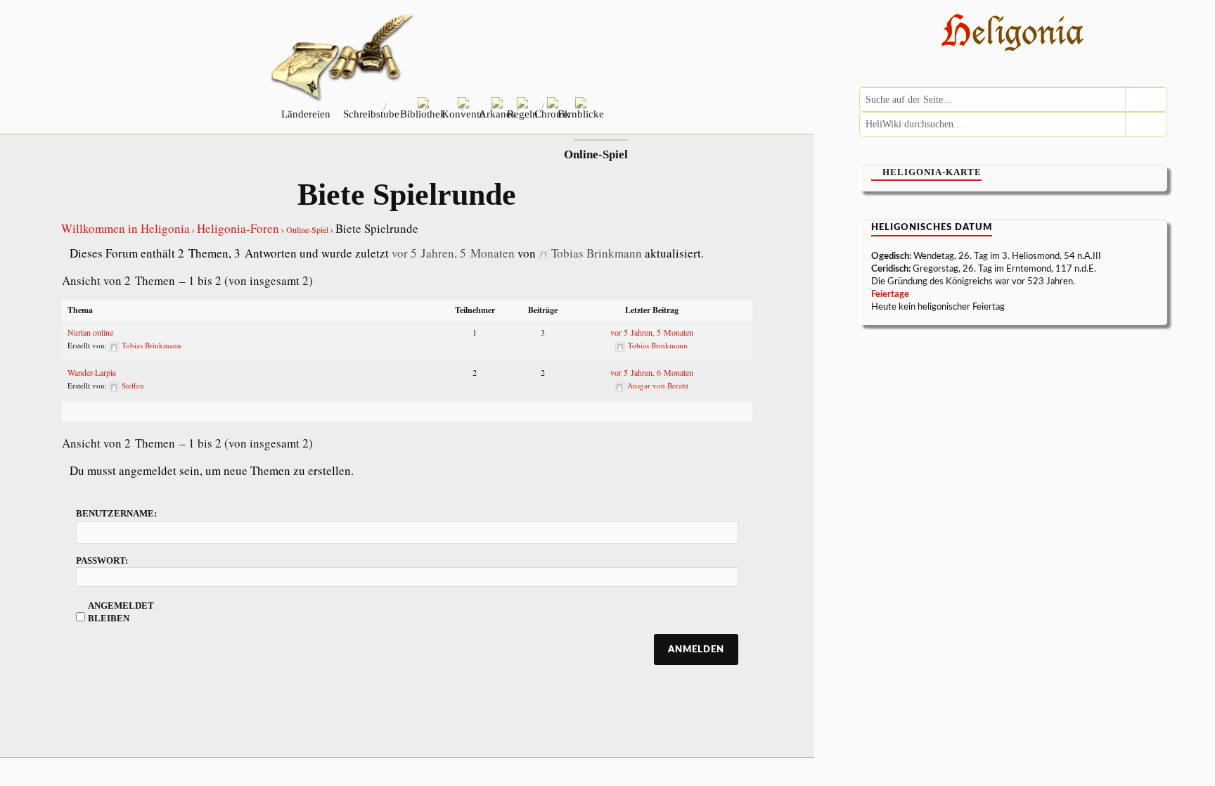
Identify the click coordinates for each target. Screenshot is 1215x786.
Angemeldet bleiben (121, 611)
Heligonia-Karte (932, 172)
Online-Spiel (307, 229)
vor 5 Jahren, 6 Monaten (651, 372)
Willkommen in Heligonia (125, 228)
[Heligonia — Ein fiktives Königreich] (1013, 34)
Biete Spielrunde (406, 194)
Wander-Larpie (92, 372)
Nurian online (90, 332)
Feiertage (890, 294)
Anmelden (696, 649)
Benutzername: (116, 513)
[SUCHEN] (1146, 99)
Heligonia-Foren (238, 228)
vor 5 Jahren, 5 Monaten (453, 253)
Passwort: (102, 560)
